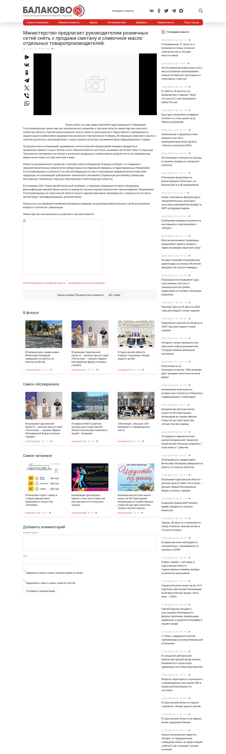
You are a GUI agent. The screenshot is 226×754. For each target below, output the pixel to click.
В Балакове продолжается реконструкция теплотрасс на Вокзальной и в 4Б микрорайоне (180, 181)
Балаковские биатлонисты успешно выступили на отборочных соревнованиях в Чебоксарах (182, 393)
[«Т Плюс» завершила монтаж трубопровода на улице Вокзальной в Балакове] (189, 632)
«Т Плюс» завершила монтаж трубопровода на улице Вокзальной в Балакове (182, 639)
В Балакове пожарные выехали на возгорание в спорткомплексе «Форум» (181, 224)
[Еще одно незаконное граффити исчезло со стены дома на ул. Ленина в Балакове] (189, 110)
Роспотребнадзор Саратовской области (45, 283)
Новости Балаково (37, 22)
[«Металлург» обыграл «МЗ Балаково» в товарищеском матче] (136, 406)
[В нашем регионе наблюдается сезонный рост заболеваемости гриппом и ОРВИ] (189, 538)
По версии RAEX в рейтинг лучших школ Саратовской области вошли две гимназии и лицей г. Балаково (89, 428)
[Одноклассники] (28, 72)
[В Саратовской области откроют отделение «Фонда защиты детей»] (136, 334)
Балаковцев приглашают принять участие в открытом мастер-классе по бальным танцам (88, 499)
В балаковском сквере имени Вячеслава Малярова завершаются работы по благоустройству (42, 356)
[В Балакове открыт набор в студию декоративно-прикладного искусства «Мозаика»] (43, 477)
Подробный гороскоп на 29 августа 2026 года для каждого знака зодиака (182, 326)
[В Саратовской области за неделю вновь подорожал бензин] (189, 714)
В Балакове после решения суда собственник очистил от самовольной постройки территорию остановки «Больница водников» (181, 287)
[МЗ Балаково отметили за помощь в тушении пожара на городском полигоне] (189, 153)
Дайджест (142, 22)
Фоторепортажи (116, 22)
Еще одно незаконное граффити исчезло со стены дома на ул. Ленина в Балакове (179, 118)
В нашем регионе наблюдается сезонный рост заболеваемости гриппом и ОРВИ (180, 546)
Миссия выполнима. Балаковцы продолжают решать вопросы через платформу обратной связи (180, 244)
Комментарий (30, 532)
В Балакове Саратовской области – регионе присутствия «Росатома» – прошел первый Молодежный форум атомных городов (89, 358)
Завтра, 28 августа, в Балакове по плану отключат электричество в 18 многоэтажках (181, 526)
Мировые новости (68, 22)
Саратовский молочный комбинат (87, 283)
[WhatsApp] (28, 103)
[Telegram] (28, 80)
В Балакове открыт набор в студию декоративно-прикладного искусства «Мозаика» (41, 499)
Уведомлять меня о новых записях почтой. (51, 582)
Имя (25, 555)
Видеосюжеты (166, 22)
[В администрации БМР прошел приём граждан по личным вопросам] (189, 499)
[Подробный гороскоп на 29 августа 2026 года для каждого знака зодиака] (189, 319)
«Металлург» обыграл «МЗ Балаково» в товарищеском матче (134, 427)
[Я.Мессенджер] (28, 57)
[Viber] (28, 95)
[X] (28, 88)
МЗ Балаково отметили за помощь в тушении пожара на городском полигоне (181, 161)
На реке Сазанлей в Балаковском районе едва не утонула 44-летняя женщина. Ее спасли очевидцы (181, 263)
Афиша (93, 22)
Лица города (191, 22)
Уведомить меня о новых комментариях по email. (54, 572)
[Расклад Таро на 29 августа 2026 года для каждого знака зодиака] (189, 303)
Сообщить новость (123, 10)
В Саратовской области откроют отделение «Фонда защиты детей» (133, 355)
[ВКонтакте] (28, 65)
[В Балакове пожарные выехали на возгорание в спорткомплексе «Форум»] (189, 216)
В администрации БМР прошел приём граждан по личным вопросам (179, 506)
